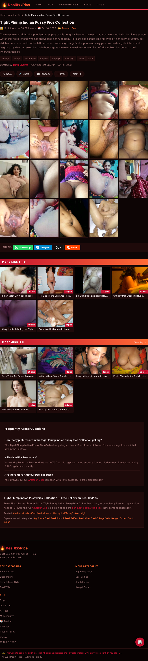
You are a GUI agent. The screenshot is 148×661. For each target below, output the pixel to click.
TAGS (100, 4)
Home (3, 15)
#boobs (44, 58)
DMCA (3, 637)
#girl (90, 58)
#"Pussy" (69, 58)
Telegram (45, 247)
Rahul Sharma (20, 65)
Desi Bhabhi (57, 518)
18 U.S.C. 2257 (8, 642)
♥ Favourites (7, 616)
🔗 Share (24, 73)
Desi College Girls (100, 518)
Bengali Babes (119, 518)
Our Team (5, 605)
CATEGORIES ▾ (68, 4)
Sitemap (4, 626)
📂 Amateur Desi (67, 28)
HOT (50, 4)
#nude (17, 58)
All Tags (4, 610)
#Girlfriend (30, 58)
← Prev (61, 73)
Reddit (74, 247)
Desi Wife (84, 518)
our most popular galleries (87, 507)
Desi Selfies (71, 518)
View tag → (140, 342)
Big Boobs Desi (41, 518)
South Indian (82, 582)
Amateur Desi (15, 15)
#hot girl (56, 58)
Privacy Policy (7, 631)
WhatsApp (25, 247)
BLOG (87, 4)
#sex (81, 58)
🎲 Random (43, 73)
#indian (5, 58)
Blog (2, 600)
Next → (77, 73)
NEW (39, 4)
